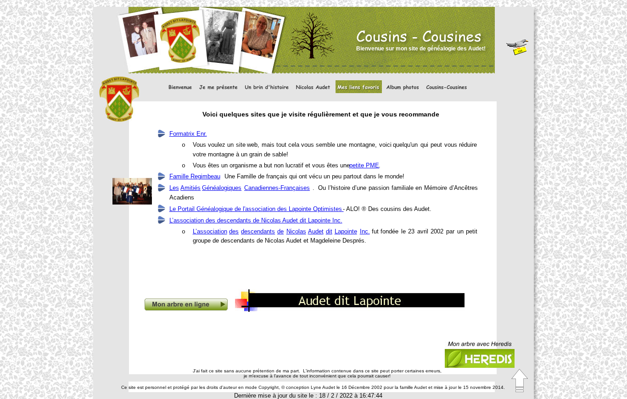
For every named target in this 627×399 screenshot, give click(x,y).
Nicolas (296, 231)
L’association (210, 231)
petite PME (364, 165)
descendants (258, 231)
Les (174, 187)
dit (329, 231)
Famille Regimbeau (194, 176)
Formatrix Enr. (188, 133)
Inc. (365, 231)
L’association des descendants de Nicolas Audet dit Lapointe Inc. (255, 220)
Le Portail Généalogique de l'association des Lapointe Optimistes (256, 208)
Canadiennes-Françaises (277, 187)
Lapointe (346, 231)
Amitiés (190, 187)
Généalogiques (221, 187)
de (280, 231)
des (234, 231)
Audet (316, 231)
